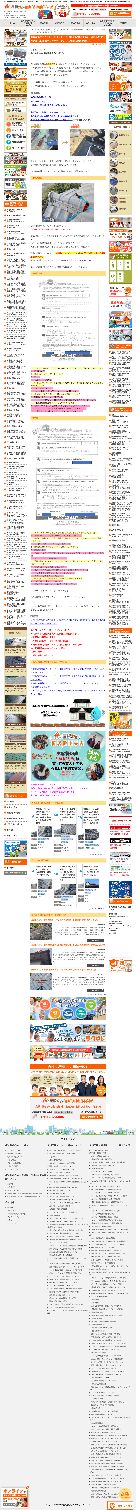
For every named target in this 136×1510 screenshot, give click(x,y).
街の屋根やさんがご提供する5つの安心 (28, 23)
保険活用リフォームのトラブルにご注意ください (121, 702)
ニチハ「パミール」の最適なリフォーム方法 (106, 1178)
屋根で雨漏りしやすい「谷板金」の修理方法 (15, 437)
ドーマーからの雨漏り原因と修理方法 (15, 581)
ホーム (12, 23)
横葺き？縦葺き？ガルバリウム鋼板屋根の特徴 (121, 391)
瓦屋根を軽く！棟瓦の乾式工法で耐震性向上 (106, 1337)
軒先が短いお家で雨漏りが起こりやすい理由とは (16, 447)
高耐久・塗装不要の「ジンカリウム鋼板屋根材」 (107, 1359)
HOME (32, 30)
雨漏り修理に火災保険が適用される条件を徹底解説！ (109, 1497)
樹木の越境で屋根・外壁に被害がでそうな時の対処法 (121, 696)
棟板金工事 (123, 191)
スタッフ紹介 (12, 807)
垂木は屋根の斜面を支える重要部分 (61, 1255)
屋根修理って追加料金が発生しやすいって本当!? (120, 691)
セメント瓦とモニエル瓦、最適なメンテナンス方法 (108, 1253)
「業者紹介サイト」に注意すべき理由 (119, 707)
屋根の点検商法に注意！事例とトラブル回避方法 (120, 680)
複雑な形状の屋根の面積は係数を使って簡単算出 (107, 1315)
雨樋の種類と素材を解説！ (58, 1301)
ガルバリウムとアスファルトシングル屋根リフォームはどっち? (17, 514)
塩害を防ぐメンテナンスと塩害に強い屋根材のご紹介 (109, 1445)
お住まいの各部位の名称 (16, 215)
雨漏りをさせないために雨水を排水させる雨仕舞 (16, 431)
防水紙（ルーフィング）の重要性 (102, 1405)
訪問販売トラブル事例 (119, 674)
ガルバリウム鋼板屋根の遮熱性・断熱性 (120, 374)
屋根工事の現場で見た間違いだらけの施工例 (119, 584)
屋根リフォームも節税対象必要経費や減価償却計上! (121, 799)
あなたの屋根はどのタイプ (100, 1156)
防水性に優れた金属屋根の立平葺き (103, 1432)
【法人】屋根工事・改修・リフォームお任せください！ (68, 1218)
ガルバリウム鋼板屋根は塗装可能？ (120, 369)
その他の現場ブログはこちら (96, 994)
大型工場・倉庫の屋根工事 (58, 1209)
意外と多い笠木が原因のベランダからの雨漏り (16, 266)
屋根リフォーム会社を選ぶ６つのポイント (121, 535)
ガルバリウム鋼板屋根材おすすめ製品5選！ (120, 385)
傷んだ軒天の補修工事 (98, 1384)
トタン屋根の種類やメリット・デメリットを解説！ (108, 1244)
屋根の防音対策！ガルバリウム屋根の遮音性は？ (121, 402)
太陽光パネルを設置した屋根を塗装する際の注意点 (66, 1304)
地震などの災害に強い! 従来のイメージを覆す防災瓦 (108, 1343)
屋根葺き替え (123, 135)
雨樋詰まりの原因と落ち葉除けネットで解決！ (121, 767)
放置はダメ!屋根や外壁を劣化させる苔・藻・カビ (16, 495)
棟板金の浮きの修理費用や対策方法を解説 (16, 244)
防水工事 (122, 172)
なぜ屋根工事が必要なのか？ (120, 415)
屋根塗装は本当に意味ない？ (14, 226)
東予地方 (10, 868)
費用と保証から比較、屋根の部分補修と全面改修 (121, 437)
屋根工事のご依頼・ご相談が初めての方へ (48, 112)
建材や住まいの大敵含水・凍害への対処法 (15, 421)
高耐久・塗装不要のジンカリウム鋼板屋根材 (16, 545)
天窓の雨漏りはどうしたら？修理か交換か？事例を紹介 (110, 1266)
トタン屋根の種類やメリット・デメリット (119, 481)
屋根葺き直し (123, 181)
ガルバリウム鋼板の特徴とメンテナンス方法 (16, 539)
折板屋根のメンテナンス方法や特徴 (103, 1247)
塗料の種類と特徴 (120, 821)
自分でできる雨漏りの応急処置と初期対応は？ (120, 606)
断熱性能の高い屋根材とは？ (13, 593)
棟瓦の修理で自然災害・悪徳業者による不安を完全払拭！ (110, 1293)
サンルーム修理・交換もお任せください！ (120, 745)
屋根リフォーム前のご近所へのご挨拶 (119, 647)
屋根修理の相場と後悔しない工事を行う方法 (119, 426)
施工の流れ (75, 23)
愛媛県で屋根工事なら (15, 818)
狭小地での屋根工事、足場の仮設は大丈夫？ (106, 1189)
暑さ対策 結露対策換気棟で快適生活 (14, 415)
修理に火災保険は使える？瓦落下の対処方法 (121, 557)
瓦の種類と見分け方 (14, 442)
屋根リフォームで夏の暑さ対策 (59, 1206)
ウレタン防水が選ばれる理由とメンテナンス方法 (16, 284)
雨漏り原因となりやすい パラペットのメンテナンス (66, 1267)
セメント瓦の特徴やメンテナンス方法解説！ (16, 319)
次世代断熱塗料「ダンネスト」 (117, 595)
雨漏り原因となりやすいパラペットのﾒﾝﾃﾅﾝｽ (16, 296)
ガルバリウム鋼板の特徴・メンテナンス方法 (106, 1356)
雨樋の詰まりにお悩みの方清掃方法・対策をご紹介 (121, 761)
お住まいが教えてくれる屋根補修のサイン (120, 443)
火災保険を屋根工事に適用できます (61, 1200)
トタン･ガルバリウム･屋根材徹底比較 (15, 521)
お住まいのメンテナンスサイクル (102, 1392)
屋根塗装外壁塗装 (122, 200)
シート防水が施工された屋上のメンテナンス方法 (16, 290)
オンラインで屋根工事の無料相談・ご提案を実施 (120, 636)
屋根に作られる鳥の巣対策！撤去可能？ (120, 772)
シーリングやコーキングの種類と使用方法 (16, 355)
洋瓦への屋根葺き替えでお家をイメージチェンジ (16, 507)
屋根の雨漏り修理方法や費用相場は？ (16, 563)
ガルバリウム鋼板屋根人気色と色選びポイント (120, 380)
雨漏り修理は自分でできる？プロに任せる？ (16, 232)
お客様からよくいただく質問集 (101, 1172)
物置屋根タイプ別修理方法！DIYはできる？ (119, 739)
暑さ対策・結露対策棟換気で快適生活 (104, 1321)
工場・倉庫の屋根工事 (119, 777)
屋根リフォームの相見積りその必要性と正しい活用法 (121, 642)
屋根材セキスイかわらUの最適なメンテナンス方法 (121, 509)
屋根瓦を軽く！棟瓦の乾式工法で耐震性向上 (119, 568)
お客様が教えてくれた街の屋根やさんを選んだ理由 (24, 1193)
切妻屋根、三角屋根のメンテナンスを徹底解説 (16, 399)
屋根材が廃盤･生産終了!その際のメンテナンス (16, 501)
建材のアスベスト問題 (15, 458)
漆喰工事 (122, 154)
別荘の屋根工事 (117, 788)
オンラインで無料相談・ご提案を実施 (62, 1153)
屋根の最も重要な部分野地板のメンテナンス (15, 467)
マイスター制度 (12, 1169)
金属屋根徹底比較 (97, 1423)
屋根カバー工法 (124, 144)
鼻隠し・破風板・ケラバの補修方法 (16, 254)
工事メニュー (91, 23)
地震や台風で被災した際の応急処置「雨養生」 (16, 367)
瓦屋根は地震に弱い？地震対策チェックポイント (121, 573)
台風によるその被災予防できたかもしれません (121, 546)
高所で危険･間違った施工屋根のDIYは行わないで (16, 551)
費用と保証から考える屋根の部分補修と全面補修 (65, 1249)
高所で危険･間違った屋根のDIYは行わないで (106, 1365)
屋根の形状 (11, 388)
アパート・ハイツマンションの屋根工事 (119, 783)
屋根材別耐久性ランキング (14, 483)
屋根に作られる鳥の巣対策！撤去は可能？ (63, 1298)
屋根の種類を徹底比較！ (116, 454)
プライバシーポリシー (15, 824)
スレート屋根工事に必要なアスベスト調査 (105, 1349)
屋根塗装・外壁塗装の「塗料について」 (104, 1165)
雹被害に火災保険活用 (98, 1491)
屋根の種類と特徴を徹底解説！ (14, 210)
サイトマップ (12, 836)
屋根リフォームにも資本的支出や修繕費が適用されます (68, 1246)
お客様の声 (59, 23)
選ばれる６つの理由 (14, 1153)
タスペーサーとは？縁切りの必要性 (14, 278)
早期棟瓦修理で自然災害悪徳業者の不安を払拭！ (16, 337)
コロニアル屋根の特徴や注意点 (118, 476)
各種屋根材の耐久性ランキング (101, 1414)
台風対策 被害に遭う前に (57, 1193)
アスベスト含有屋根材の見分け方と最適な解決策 (16, 453)
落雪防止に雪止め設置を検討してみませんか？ (65, 1279)
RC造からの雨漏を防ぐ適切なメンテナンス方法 (107, 1362)
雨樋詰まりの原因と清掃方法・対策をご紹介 (64, 1292)
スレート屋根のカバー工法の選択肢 (121, 465)
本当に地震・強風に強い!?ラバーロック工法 (106, 1457)
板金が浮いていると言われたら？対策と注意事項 (121, 685)
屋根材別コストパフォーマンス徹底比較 (16, 477)
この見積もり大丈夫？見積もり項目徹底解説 (119, 658)
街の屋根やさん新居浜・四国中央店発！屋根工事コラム (26, 1196)
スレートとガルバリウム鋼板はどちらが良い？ (120, 352)
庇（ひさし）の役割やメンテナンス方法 (16, 575)
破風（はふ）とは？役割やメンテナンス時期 (16, 623)
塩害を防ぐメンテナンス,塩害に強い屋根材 (16, 489)
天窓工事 (122, 209)
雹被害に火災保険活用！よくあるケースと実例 (120, 617)
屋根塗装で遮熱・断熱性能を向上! (120, 601)
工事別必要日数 (117, 530)
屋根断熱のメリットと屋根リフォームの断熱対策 (16, 599)
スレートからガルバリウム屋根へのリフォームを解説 (121, 358)
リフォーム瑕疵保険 (14, 1163)
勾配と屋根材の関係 (14, 426)
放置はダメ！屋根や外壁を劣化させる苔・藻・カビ (108, 1448)
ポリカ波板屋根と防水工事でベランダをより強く (121, 756)
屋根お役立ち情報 (118, 540)
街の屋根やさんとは (14, 1150)
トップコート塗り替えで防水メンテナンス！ (16, 617)
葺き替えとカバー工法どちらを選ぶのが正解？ (120, 448)
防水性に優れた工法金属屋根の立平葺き (14, 361)
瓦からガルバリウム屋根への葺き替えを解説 (120, 363)
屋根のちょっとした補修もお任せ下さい (62, 1169)
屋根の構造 (11, 249)
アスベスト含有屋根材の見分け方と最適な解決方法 (108, 1346)
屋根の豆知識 (12, 472)
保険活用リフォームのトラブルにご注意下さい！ (107, 1438)
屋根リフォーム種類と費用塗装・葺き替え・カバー (121, 459)
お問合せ (10, 830)
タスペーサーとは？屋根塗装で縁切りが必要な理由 (108, 1278)
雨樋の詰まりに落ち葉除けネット (60, 1295)
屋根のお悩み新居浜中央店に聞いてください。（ (51, 120)
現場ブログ (40, 30)
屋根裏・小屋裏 (13, 410)
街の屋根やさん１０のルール (17, 1157)
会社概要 (123, 23)
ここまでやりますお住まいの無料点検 (107, 23)
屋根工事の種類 (120, 127)
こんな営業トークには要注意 (119, 669)
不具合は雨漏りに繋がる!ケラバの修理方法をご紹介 (108, 1281)
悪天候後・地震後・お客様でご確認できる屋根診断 (108, 1162)
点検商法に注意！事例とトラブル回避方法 (63, 1175)
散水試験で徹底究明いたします (59, 1190)
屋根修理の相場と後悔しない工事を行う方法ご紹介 (66, 1230)
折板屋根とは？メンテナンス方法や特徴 (120, 487)
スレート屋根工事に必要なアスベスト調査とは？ (16, 611)
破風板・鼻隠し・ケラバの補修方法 (103, 1263)
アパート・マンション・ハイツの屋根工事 (63, 1212)
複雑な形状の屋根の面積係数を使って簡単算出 (16, 383)
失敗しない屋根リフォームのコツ (119, 421)
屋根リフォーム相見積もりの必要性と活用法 (64, 1236)
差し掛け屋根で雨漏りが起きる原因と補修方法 (107, 1463)
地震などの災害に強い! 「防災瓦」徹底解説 (120, 579)
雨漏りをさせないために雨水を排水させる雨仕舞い (108, 1466)
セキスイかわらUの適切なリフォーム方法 (105, 1175)
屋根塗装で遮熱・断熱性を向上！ (102, 1328)
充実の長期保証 (12, 1166)
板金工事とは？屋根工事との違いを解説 (16, 238)
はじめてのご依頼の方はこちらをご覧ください (65, 1150)
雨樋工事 (122, 163)
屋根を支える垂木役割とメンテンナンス (15, 557)
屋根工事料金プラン (56, 1160)
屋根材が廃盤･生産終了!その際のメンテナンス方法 (108, 1287)
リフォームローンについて (58, 1243)
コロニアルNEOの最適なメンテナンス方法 (120, 515)
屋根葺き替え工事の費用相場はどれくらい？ (120, 432)
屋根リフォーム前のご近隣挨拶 (59, 1172)
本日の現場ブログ (13, 1190)
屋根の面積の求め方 (14, 378)
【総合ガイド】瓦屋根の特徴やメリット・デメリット (109, 1226)
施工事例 (44, 23)
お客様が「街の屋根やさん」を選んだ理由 (48, 105)
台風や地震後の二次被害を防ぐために (120, 562)
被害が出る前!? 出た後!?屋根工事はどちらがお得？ (121, 664)
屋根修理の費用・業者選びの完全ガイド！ (16, 220)
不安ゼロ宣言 (11, 1160)
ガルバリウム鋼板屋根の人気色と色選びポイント (107, 1220)
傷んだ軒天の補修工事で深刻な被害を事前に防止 (16, 272)
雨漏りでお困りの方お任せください (61, 1166)
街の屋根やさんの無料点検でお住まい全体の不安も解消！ (55, 116)
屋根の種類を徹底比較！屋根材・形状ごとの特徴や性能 (110, 1229)
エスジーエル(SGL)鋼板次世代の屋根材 (16, 534)
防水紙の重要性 (13, 462)
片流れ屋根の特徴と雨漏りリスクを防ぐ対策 (16, 393)
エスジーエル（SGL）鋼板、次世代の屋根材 (106, 1429)
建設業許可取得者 (14, 813)
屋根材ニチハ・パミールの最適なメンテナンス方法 (121, 503)
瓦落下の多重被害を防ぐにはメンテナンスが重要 (120, 551)
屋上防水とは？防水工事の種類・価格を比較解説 (16, 308)
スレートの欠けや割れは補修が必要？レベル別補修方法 (110, 1241)
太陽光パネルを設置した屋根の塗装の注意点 (120, 492)
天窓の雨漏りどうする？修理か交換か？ (16, 587)
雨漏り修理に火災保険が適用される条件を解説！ (120, 612)
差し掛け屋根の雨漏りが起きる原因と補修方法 (16, 405)
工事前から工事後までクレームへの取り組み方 (120, 653)
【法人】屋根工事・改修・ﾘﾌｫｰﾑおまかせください (121, 793)
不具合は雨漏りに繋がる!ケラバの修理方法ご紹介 (16, 260)
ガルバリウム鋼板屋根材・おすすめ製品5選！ (106, 1199)
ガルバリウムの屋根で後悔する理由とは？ (15, 528)
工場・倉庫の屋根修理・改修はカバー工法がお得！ (121, 750)
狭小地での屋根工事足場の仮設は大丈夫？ (119, 520)
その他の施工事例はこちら (97, 854)
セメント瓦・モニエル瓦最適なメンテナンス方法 (16, 325)
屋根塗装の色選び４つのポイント (118, 590)
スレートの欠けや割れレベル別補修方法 (119, 470)
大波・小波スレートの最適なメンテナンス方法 (16, 343)
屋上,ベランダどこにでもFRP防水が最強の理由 (16, 302)
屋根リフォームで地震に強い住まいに (62, 1196)
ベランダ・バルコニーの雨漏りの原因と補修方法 (16, 314)
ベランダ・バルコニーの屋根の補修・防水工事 (65, 1203)
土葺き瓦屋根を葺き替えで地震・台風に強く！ (16, 331)
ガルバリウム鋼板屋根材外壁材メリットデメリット (121, 396)
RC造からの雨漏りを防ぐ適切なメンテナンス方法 (16, 569)
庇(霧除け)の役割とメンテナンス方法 (14, 349)
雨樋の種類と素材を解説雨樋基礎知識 (16, 605)
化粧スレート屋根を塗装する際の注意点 (119, 498)
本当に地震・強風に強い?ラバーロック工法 (17, 373)
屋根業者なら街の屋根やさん (17, 1214)
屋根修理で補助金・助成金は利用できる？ (119, 623)
